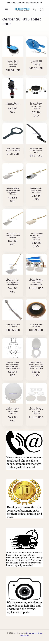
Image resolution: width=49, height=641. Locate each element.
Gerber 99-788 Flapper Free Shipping (36, 63)
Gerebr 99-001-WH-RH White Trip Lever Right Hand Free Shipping (13, 282)
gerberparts (20, 633)
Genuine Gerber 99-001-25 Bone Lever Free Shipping (36, 236)
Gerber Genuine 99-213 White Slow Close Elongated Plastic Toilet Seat (36, 365)
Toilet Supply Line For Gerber (13, 325)
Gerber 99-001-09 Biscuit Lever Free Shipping (13, 235)
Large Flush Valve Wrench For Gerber (12, 149)
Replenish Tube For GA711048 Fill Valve (36, 150)
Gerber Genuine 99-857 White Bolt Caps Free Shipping (36, 411)
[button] (6, 9)
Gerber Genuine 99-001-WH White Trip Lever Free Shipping (13, 191)
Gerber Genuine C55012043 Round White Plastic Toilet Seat (13, 411)
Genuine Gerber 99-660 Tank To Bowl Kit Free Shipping (36, 105)
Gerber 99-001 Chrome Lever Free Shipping (36, 190)
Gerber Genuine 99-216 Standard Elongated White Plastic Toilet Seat (12, 365)
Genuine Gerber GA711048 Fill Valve (12, 104)
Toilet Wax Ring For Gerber (36, 325)
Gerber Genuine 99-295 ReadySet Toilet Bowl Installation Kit (36, 282)
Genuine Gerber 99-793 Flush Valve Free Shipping (13, 63)
